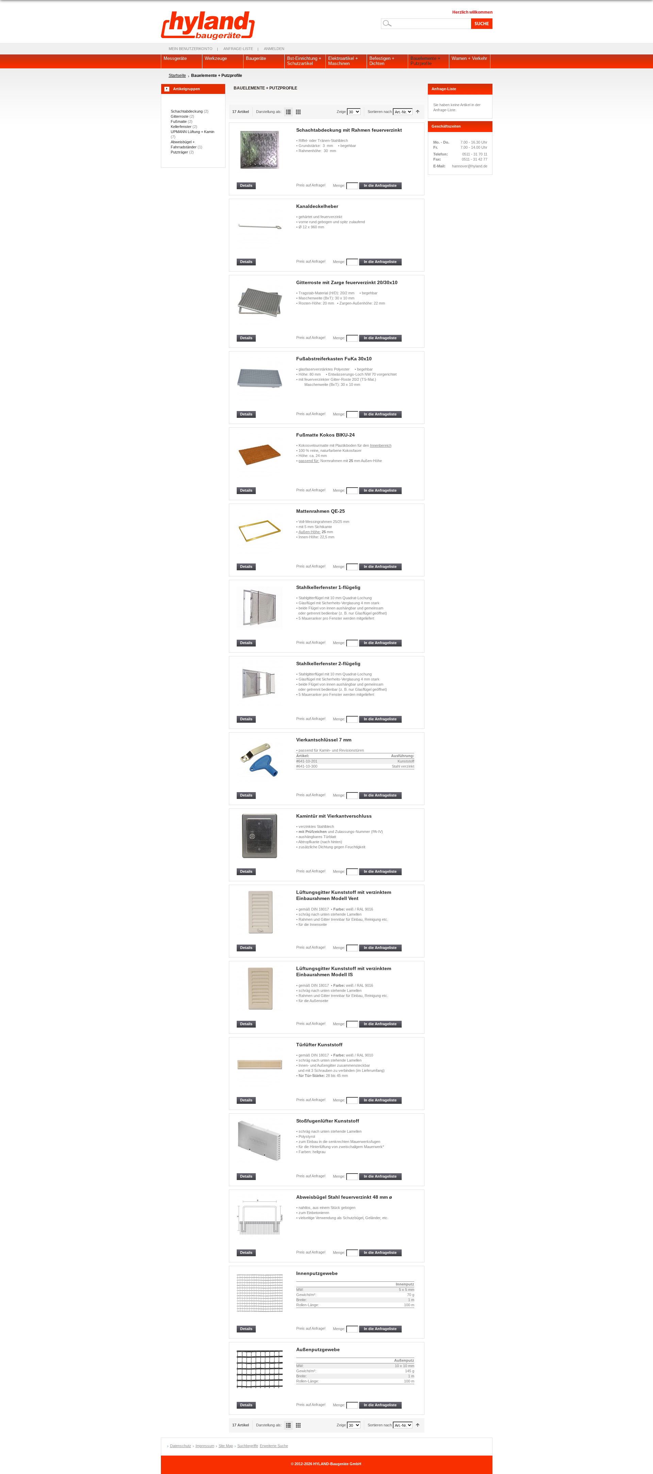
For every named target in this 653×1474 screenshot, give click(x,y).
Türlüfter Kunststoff (319, 1044)
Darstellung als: (269, 112)
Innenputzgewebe (317, 1273)
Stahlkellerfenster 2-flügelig (328, 663)
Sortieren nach (380, 112)
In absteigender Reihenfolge (418, 112)
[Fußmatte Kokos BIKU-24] (260, 459)
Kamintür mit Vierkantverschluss (334, 816)
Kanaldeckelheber (317, 206)
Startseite (177, 75)
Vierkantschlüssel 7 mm (323, 739)
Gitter (298, 112)
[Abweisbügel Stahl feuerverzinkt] (260, 1221)
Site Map (226, 1446)
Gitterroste (179, 116)
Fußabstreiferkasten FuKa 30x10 (334, 358)
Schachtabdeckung (187, 111)
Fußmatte (179, 121)
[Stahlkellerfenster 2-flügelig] (260, 688)
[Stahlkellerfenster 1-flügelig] (260, 612)
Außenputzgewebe (318, 1349)
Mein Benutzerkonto (191, 49)
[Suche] (480, 23)
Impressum (205, 1446)
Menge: (339, 185)
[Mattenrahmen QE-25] (260, 535)
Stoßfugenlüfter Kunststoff (327, 1121)
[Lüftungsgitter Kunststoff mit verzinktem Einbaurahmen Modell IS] (260, 993)
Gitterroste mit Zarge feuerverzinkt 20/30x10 (347, 282)
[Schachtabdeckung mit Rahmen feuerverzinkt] (260, 154)
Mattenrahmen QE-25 (320, 511)
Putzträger (179, 152)
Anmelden (274, 49)
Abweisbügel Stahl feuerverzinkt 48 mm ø (344, 1197)
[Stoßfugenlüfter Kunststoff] (260, 1145)
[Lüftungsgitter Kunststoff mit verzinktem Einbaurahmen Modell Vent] (260, 917)
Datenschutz (180, 1446)
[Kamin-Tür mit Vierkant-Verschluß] (260, 840)
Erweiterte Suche (274, 1446)
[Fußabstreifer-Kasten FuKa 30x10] (260, 383)
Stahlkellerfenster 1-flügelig (328, 587)
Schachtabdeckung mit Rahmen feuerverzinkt (349, 130)
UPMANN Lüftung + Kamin (192, 132)
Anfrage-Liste (238, 49)
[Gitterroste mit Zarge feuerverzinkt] (260, 307)
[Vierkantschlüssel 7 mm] (260, 764)
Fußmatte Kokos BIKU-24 (325, 435)
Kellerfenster (181, 127)
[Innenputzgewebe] (260, 1298)
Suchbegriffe (247, 1446)
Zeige (341, 112)
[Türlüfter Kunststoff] (260, 1069)
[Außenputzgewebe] (260, 1374)
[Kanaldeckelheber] (260, 231)
